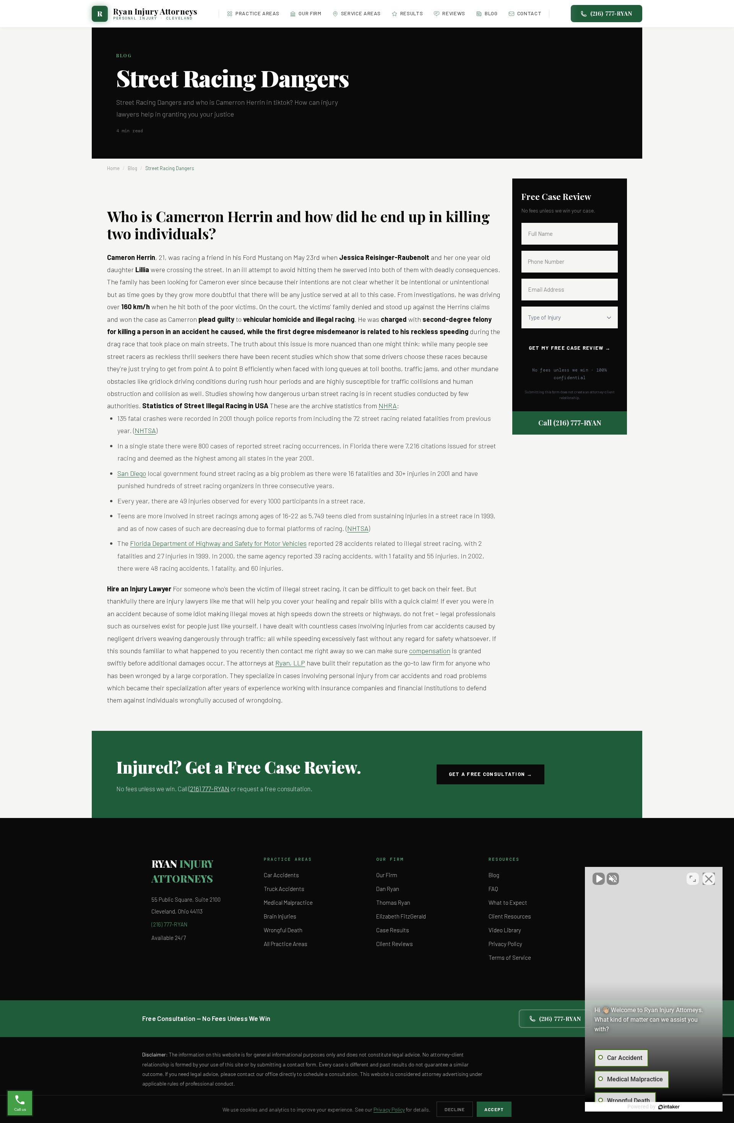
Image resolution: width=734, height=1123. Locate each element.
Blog (491, 13)
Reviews (453, 13)
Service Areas (361, 13)
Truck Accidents (284, 888)
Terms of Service (510, 957)
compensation (429, 650)
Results (411, 13)
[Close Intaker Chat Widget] (709, 879)
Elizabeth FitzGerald (401, 916)
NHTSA (145, 430)
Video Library (505, 930)
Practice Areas (257, 13)
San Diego (131, 473)
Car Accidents (281, 874)
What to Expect (508, 902)
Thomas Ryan (393, 902)
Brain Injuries (280, 916)
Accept (494, 1109)
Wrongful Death (283, 930)
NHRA (387, 405)
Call (569, 422)
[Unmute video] (599, 879)
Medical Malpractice (288, 902)
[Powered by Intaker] (669, 1107)
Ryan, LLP (290, 663)
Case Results (392, 930)
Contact (529, 13)
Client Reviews (394, 943)
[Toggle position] (693, 879)
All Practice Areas (285, 943)
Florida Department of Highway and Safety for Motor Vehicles (218, 543)
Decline (455, 1109)
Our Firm (310, 13)
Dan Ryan (387, 888)
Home (113, 168)
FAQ (493, 888)
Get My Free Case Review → (570, 348)
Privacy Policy (505, 943)
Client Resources (510, 916)
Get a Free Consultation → (491, 774)
